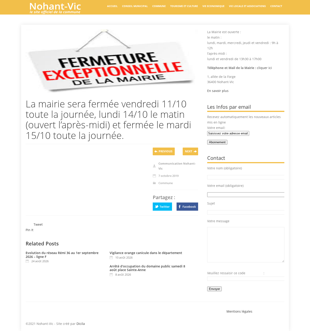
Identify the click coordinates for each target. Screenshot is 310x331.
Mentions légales (239, 311)
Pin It (29, 230)
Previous (165, 151)
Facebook (189, 207)
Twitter (165, 207)
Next (188, 151)
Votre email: (216, 128)
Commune (159, 6)
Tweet (38, 224)
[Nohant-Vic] (60, 12)
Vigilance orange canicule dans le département (146, 253)
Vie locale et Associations (247, 6)
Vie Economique (213, 6)
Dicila (80, 323)
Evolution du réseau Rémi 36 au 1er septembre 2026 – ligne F (62, 255)
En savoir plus (218, 91)
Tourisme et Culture (184, 6)
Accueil (112, 6)
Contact (276, 6)
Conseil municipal (135, 6)
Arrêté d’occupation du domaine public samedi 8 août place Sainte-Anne (147, 268)
